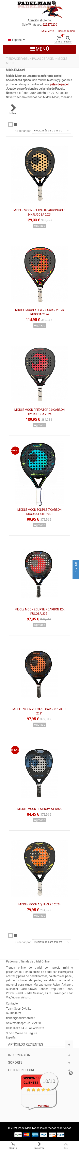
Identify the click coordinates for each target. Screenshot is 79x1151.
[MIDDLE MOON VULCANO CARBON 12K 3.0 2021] (39, 673)
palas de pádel (59, 84)
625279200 (50, 24)
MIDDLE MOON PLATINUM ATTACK (39, 809)
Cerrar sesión (66, 31)
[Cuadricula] (10, 124)
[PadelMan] (39, 9)
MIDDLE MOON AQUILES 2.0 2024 (39, 904)
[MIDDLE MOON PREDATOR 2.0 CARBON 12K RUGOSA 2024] (39, 374)
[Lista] (15, 124)
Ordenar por (23, 130)
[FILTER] (76, 575)
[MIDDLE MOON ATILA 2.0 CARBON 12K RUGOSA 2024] (39, 274)
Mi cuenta (48, 31)
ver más (43, 1105)
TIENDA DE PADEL (17, 58)
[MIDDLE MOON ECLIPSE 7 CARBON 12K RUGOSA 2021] (39, 573)
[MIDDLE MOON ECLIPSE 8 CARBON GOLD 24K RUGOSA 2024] (39, 174)
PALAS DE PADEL (43, 58)
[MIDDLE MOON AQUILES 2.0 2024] (39, 868)
